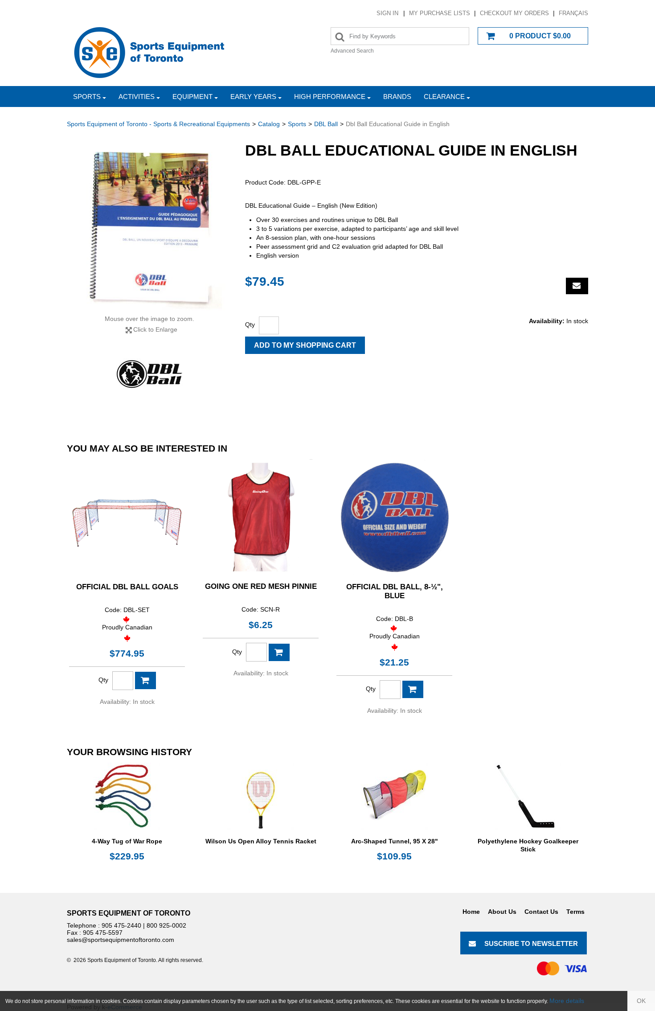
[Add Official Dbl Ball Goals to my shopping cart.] (145, 680)
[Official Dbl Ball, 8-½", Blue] (394, 517)
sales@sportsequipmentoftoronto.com (120, 939)
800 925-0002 (166, 925)
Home (471, 911)
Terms (575, 911)
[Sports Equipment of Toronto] (149, 52)
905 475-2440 (121, 925)
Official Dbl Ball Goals (127, 587)
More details (566, 1000)
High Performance (329, 96)
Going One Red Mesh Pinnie (261, 586)
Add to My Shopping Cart (305, 345)
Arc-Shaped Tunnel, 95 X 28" (394, 841)
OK (641, 1000)
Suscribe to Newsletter (531, 943)
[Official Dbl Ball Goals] (127, 517)
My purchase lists (439, 13)
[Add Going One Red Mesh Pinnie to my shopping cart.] (279, 652)
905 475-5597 (103, 932)
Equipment (192, 96)
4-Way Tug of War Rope (127, 841)
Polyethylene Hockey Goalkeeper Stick (528, 845)
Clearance (444, 96)
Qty (250, 324)
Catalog (269, 123)
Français (573, 13)
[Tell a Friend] (577, 286)
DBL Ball (326, 123)
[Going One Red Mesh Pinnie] (261, 517)
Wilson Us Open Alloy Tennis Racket (260, 841)
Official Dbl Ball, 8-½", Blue (394, 591)
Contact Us (541, 911)
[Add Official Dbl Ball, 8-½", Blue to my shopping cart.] (412, 689)
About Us (502, 911)
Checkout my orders (514, 13)
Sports (87, 96)
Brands (397, 96)
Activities (137, 96)
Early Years (253, 96)
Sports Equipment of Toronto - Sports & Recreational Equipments (158, 123)
